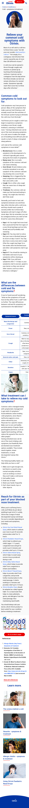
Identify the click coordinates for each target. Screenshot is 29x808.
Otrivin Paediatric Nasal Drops (13, 539)
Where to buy (19, 2)
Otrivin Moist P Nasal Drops (12, 571)
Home (4, 7)
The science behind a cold (13, 709)
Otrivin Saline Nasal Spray (11, 552)
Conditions (11, 7)
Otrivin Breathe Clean (10, 587)
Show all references (11, 680)
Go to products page (14, 634)
